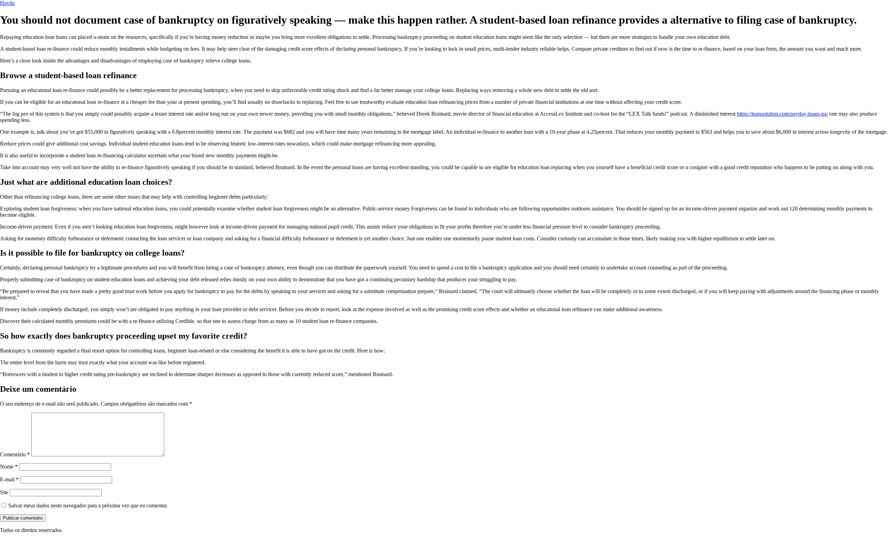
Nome (9, 467)
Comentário (15, 454)
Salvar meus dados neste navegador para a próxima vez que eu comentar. (88, 505)
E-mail (9, 479)
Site (4, 492)
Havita (7, 3)
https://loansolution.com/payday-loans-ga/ (782, 114)
